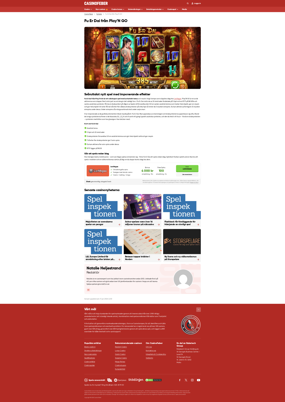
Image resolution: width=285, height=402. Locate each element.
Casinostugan (120, 365)
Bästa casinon (90, 347)
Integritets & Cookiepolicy (156, 354)
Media (184, 9)
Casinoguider (89, 365)
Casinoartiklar (89, 362)
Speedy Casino (121, 358)
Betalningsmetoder (154, 9)
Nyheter (99, 14)
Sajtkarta (149, 358)
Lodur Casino (120, 351)
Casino (87, 9)
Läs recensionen (187, 174)
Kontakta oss (151, 351)
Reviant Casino (121, 347)
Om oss (149, 347)
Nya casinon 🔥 (102, 9)
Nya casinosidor (90, 354)
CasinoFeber (88, 14)
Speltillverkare (89, 358)
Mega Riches (120, 362)
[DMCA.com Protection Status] (153, 380)
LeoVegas (177, 98)
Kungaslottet (120, 369)
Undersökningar (134, 9)
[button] (198, 309)
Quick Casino (120, 354)
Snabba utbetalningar (93, 351)
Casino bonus (116, 9)
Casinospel (171, 9)
